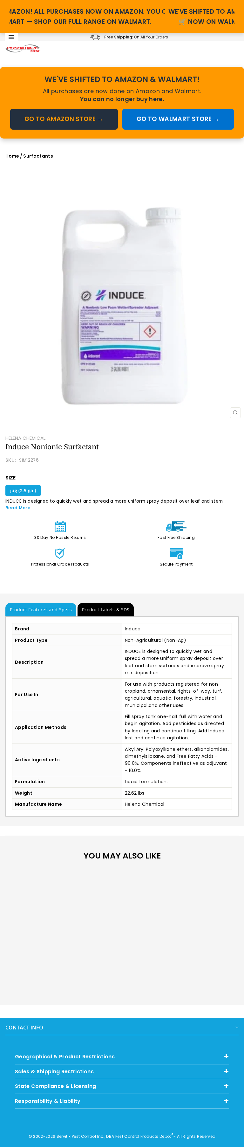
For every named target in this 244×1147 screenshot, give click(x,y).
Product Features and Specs (41, 610)
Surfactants (38, 156)
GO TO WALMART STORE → (178, 119)
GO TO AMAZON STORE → (64, 119)
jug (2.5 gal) (23, 490)
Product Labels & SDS (106, 610)
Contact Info (24, 1027)
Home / (14, 156)
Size (10, 477)
